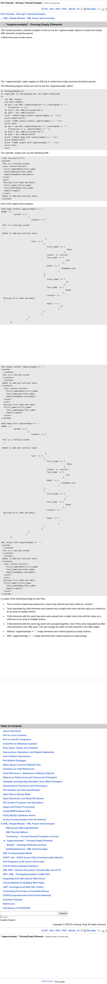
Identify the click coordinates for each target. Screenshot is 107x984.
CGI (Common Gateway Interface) (20, 866)
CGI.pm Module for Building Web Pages (24, 883)
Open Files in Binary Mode (17, 794)
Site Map (91, 9)
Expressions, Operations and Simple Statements (28, 752)
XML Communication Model (17, 853)
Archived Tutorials (12, 899)
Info (52, 9)
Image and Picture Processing (19, 807)
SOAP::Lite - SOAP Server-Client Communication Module (33, 857)
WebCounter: (48, 981)
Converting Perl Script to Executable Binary (26, 891)
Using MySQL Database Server (19, 815)
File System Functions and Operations (23, 802)
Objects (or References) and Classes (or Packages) (30, 777)
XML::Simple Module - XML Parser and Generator (29, 18)
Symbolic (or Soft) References (19, 769)
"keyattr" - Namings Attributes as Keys (26, 845)
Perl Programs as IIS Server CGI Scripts (23, 862)
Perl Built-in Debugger (14, 760)
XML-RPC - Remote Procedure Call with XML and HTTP (32, 870)
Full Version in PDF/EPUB (16, 908)
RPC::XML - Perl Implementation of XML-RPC (26, 874)
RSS (58, 9)
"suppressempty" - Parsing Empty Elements (29, 840)
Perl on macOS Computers (17, 739)
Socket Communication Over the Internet (24, 819)
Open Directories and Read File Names (23, 798)
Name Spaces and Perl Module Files (22, 765)
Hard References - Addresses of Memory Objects (28, 773)
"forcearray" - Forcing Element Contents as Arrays (32, 836)
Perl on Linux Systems (15, 735)
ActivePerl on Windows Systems (20, 744)
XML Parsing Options (17, 832)
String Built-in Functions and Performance (25, 786)
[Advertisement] (53, 59)
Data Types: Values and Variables (20, 748)
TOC (45, 9)
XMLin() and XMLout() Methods (22, 828)
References (9, 904)
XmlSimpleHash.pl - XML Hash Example (27, 849)
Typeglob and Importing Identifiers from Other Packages (32, 781)
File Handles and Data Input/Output (21, 790)
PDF (64, 9)
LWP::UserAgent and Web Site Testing (23, 887)
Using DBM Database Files (17, 811)
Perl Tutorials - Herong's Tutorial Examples (23, 14)
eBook (72, 9)
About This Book (12, 731)
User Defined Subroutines (16, 756)
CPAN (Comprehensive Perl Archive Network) (27, 895)
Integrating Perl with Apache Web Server (24, 878)
